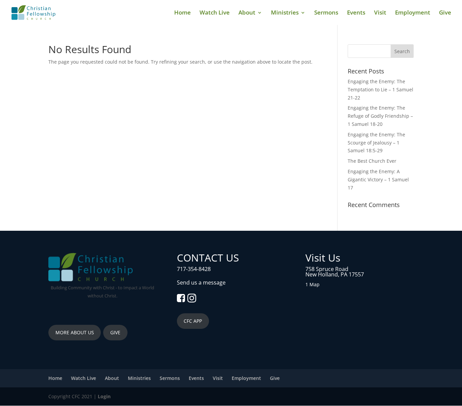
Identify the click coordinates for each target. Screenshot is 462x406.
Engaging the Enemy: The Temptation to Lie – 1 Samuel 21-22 (380, 89)
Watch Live (215, 13)
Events (356, 13)
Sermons (326, 13)
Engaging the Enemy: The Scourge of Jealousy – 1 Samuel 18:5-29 (376, 142)
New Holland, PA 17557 (334, 274)
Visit (380, 13)
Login (104, 396)
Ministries (285, 13)
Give (445, 13)
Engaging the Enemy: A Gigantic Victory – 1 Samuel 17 (378, 179)
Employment (412, 13)
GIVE (115, 332)
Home (182, 13)
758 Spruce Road (326, 269)
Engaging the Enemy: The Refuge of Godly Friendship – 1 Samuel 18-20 (380, 116)
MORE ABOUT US (74, 332)
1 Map (312, 284)
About (246, 13)
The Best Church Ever (372, 161)
